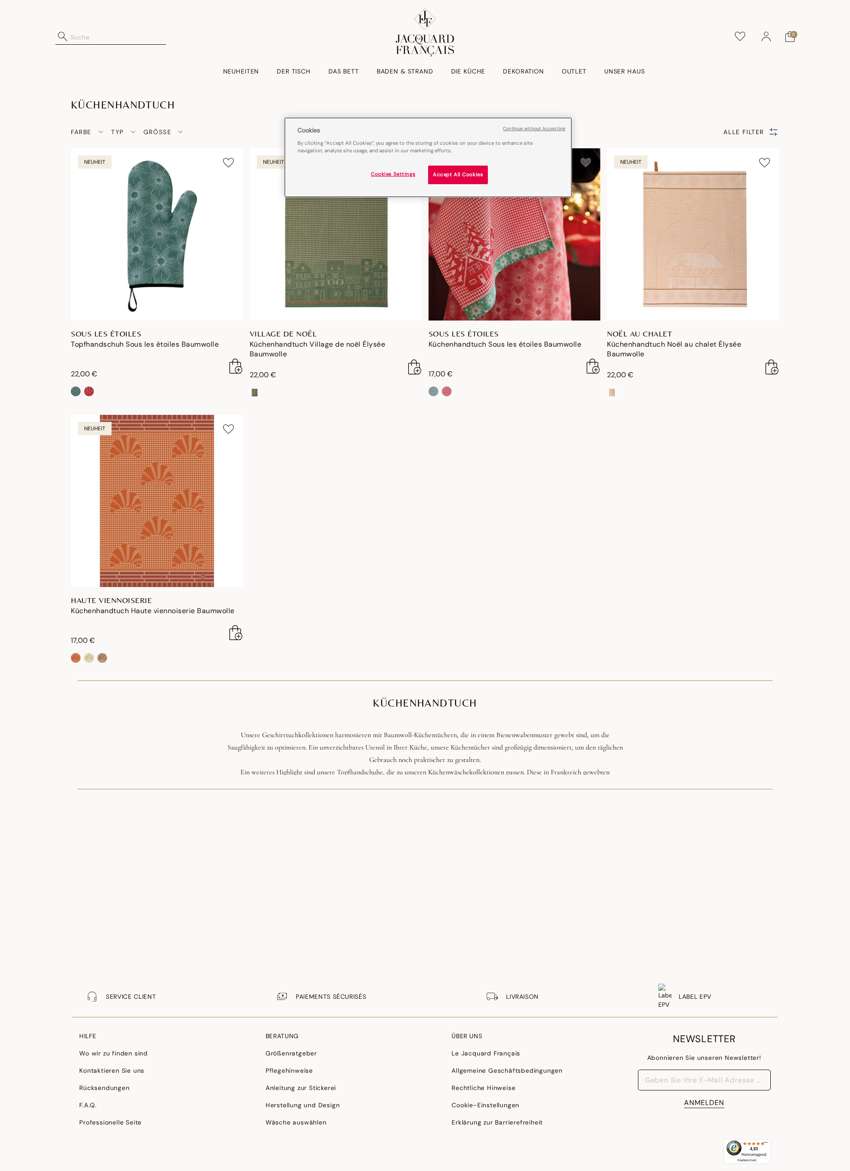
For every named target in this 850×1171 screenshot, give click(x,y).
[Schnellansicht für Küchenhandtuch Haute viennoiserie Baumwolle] (236, 633)
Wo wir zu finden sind (113, 1053)
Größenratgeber (291, 1053)
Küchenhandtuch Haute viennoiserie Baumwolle (153, 610)
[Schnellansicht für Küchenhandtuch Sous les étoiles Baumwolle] (593, 366)
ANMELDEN (704, 1102)
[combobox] (118, 36)
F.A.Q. (88, 1105)
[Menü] (765, 1144)
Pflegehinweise (289, 1070)
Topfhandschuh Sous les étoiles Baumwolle (145, 344)
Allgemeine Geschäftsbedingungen (507, 1070)
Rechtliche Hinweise (483, 1088)
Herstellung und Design (303, 1105)
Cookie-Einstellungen (485, 1105)
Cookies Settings (393, 173)
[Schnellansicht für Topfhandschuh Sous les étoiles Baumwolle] (236, 366)
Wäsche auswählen (296, 1122)
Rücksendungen (104, 1088)
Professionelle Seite (110, 1122)
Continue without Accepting (534, 128)
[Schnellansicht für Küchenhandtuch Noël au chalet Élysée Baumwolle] (772, 367)
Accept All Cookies (458, 174)
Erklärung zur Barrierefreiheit (497, 1122)
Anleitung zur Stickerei (301, 1088)
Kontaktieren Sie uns (111, 1070)
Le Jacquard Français (486, 1053)
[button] (766, 36)
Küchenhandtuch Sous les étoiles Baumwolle (505, 344)
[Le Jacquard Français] (425, 32)
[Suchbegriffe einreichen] (62, 36)
